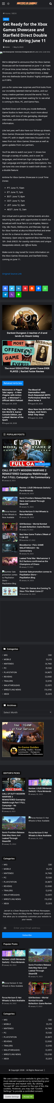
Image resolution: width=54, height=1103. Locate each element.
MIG (5, 655)
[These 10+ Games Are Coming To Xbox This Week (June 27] (9, 591)
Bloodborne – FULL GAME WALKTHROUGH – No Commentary (32, 548)
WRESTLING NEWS (12, 690)
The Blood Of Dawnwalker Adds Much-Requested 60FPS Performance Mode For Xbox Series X (39, 395)
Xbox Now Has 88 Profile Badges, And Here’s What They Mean (40, 412)
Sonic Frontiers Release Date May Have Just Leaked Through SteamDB (35, 501)
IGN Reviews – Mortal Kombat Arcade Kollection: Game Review (40, 1000)
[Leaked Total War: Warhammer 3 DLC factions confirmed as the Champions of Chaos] (9, 561)
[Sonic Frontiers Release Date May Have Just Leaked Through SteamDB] (9, 501)
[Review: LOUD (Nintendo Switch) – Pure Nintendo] (9, 488)
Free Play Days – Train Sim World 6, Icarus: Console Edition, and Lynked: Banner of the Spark (12, 414)
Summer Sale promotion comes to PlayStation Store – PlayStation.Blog (36, 574)
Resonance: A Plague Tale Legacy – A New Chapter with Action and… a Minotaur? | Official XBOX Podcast (12, 395)
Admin (7, 47)
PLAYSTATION (10, 672)
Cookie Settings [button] (12, 1096)
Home (7, 13)
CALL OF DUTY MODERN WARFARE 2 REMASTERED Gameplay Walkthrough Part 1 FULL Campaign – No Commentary (26, 474)
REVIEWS (8, 677)
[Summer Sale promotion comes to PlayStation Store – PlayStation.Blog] (9, 577)
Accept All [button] (28, 1096)
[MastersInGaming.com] (27, 3)
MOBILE (7, 659)
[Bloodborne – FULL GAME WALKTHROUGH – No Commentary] (9, 548)
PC (5, 668)
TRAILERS (8, 681)
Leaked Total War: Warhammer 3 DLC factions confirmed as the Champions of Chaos (35, 561)
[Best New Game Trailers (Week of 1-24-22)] (9, 537)
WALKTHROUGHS (12, 685)
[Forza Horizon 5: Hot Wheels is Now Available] (9, 515)
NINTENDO (9, 664)
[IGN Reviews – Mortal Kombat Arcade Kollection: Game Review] (9, 527)
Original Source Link (12, 273)
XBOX (14, 13)
